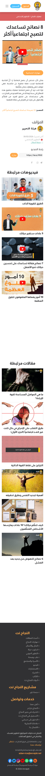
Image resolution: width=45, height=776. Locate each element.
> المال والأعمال (32, 646)
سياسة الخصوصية (26, 765)
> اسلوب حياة (33, 649)
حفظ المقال (36, 142)
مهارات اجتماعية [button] (33, 73)
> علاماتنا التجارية (31, 723)
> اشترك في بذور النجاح (29, 712)
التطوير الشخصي (32, 139)
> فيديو (36, 665)
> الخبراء (35, 672)
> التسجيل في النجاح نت (28, 716)
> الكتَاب (36, 676)
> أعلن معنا (34, 704)
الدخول (26, 6)
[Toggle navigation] (7, 6)
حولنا (36, 765)
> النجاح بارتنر (33, 708)
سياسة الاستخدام (13, 765)
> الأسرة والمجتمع (31, 661)
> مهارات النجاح (32, 642)
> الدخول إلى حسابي (30, 719)
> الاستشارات (33, 668)
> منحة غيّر (34, 692)
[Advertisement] (22, 332)
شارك (14, 155)
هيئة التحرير (29, 128)
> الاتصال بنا (34, 727)
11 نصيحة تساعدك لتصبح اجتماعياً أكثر (19, 110)
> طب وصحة (33, 657)
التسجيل (15, 6)
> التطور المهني (32, 653)
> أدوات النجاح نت (31, 680)
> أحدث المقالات (32, 638)
